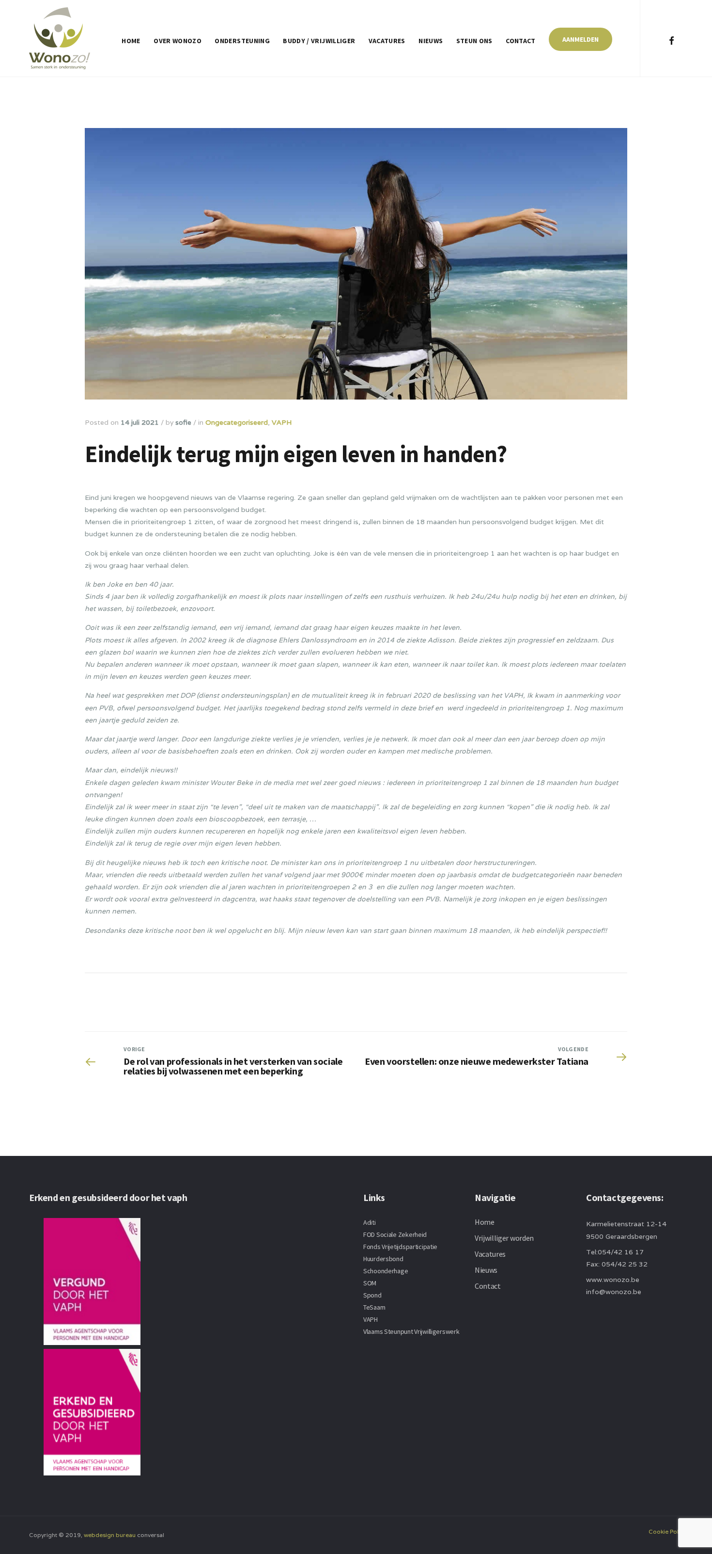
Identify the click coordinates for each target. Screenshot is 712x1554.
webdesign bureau (110, 1534)
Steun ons (474, 40)
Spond (372, 1295)
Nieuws (430, 40)
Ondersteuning (242, 40)
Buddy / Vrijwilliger (319, 40)
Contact (520, 40)
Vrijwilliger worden (504, 1238)
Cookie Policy (667, 1531)
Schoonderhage (385, 1270)
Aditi (369, 1222)
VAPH (282, 422)
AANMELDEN (580, 39)
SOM (369, 1283)
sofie (183, 422)
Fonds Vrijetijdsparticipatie (400, 1246)
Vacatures (387, 40)
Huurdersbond (383, 1258)
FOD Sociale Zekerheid (395, 1234)
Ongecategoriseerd (236, 422)
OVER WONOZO (177, 40)
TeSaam (374, 1307)
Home (131, 40)
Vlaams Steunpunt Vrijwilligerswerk (411, 1331)
